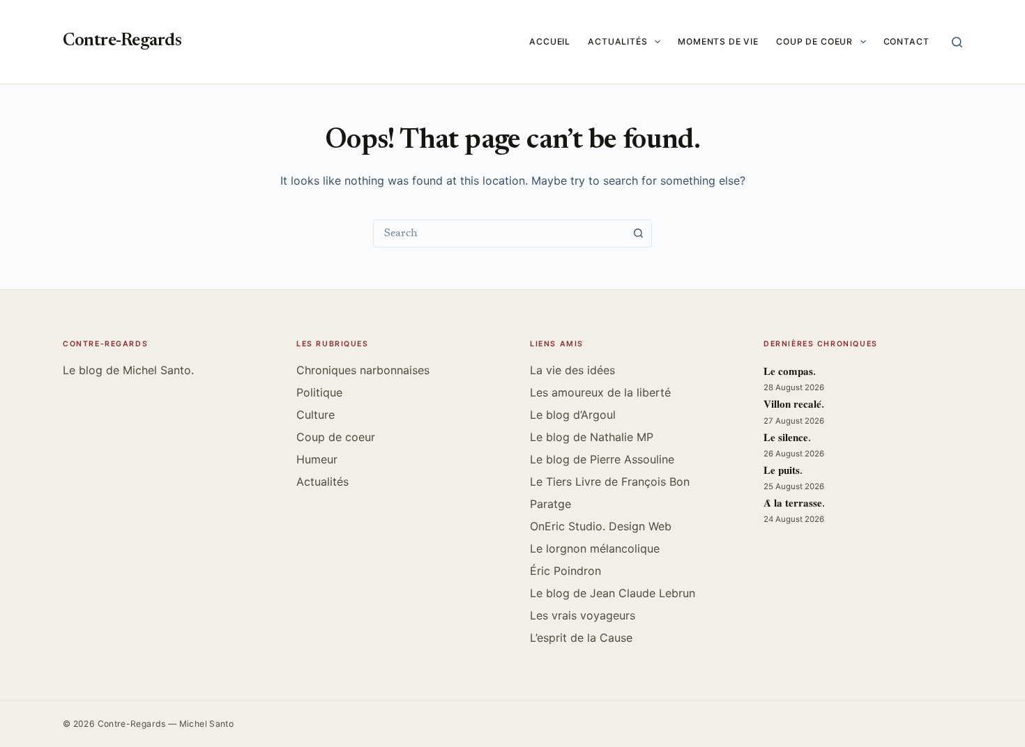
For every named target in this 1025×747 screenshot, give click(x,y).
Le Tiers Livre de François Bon (610, 481)
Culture (315, 415)
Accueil (549, 41)
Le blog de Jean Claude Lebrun (612, 593)
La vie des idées (572, 370)
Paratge (550, 504)
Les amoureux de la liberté (600, 392)
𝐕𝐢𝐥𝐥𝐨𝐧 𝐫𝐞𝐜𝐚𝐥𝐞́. (794, 405)
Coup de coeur (814, 41)
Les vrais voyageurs (582, 615)
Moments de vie (718, 41)
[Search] (957, 42)
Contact (906, 41)
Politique (319, 392)
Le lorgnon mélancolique (595, 548)
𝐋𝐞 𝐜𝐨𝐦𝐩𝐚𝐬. (790, 372)
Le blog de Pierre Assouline (602, 459)
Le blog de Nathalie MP (591, 437)
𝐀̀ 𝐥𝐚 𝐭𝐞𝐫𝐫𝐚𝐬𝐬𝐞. (794, 504)
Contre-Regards (122, 41)
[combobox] (499, 233)
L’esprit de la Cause (581, 638)
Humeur (316, 459)
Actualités (618, 41)
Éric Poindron (565, 571)
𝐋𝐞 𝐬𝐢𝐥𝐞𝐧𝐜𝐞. (787, 438)
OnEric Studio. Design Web (600, 526)
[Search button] (638, 233)
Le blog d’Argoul (573, 415)
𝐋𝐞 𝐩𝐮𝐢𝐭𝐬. (783, 471)
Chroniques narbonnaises (363, 370)
